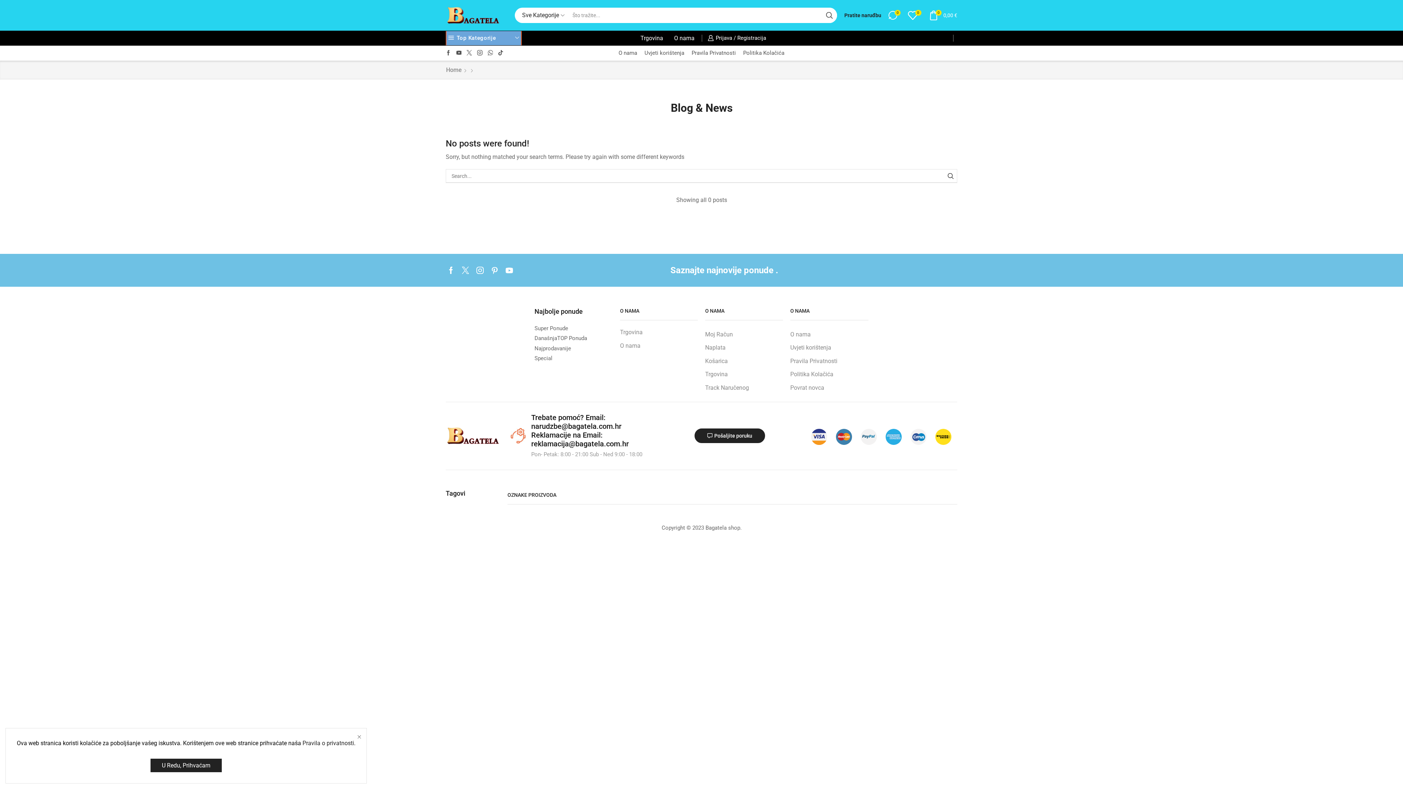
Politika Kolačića (763, 53)
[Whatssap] (490, 53)
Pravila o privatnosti (328, 743)
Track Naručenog (727, 387)
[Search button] (829, 15)
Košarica (716, 361)
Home (454, 69)
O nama (684, 38)
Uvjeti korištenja (664, 53)
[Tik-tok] (500, 53)
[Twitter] (469, 53)
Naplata (715, 347)
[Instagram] (480, 53)
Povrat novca (807, 387)
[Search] (950, 176)
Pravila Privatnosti (714, 53)
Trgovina (651, 38)
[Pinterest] (494, 270)
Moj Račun (719, 334)
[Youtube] (459, 53)
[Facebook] (448, 53)
